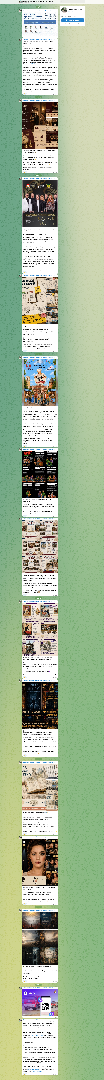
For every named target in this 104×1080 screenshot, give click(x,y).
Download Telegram (74, 20)
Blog (70, 23)
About (66, 23)
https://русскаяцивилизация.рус (40, 63)
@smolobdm (71, 11)
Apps (74, 23)
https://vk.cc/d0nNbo (37, 1035)
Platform (79, 23)
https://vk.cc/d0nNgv (33, 1069)
